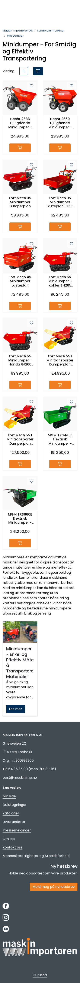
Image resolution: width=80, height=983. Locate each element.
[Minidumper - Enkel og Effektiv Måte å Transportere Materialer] (20, 632)
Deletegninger (15, 804)
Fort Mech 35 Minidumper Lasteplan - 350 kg (60, 202)
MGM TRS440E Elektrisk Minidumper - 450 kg (60, 439)
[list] (23, 71)
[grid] (38, 71)
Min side (9, 796)
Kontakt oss (12, 847)
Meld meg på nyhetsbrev (53, 886)
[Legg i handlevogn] (20, 147)
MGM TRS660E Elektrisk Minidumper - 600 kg (20, 518)
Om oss (9, 838)
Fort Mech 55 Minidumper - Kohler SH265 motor (60, 281)
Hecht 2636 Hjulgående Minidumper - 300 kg (20, 123)
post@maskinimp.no (20, 777)
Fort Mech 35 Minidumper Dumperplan (20, 202)
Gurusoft (40, 975)
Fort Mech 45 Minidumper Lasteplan (20, 281)
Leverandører (14, 821)
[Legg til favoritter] (31, 86)
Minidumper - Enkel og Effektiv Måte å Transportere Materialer (20, 662)
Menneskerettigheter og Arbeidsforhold (36, 855)
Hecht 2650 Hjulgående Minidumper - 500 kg (60, 123)
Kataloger (11, 813)
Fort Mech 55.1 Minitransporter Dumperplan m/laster (60, 360)
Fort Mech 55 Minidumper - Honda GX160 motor (20, 360)
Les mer (15, 708)
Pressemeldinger (17, 830)
